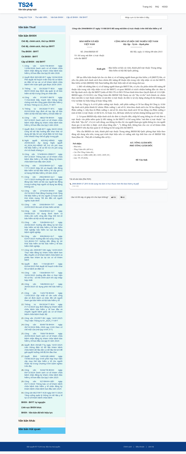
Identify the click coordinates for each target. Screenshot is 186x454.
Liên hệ (151, 447)
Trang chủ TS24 (25, 17)
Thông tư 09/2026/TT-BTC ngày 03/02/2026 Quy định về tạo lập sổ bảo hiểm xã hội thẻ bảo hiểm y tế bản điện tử (43, 111)
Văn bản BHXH (57, 17)
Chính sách (127, 447)
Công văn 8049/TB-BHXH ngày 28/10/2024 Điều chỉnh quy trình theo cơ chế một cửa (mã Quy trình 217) (43, 327)
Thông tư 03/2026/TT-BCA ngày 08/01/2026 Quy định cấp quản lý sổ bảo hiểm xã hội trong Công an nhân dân (43, 91)
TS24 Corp (41, 447)
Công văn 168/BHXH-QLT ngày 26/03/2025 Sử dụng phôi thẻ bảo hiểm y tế (43, 286)
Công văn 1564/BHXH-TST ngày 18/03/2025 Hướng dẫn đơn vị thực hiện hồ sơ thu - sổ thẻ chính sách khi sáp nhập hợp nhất (43, 276)
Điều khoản (140, 447)
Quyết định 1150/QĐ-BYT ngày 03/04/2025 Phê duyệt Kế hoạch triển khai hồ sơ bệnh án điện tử (43, 266)
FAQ (157, 6)
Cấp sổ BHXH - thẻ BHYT (77, 17)
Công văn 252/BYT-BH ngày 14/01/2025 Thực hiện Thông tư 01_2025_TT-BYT (43, 319)
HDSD (165, 6)
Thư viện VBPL (41, 17)
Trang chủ (147, 6)
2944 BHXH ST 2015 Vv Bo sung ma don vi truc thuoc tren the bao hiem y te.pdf (105, 183)
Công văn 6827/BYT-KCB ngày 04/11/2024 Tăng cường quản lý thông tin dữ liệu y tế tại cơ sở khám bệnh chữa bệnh (43, 395)
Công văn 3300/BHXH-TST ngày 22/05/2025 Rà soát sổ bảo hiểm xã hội (43, 205)
